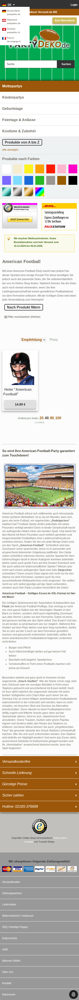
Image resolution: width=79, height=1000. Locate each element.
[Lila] (6, 180)
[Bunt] (39, 191)
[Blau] (28, 180)
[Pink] (72, 168)
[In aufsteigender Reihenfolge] (45, 340)
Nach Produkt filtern (23, 307)
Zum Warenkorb (65, 20)
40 (47, 418)
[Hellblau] (17, 180)
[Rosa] (61, 168)
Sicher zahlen (13, 795)
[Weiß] (6, 168)
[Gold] (28, 191)
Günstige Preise (14, 784)
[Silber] (17, 191)
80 (52, 418)
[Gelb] (28, 168)
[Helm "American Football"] (20, 368)
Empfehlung (32, 340)
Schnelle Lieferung (17, 773)
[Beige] (17, 168)
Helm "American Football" (17, 392)
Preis (54, 340)
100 (58, 418)
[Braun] (61, 180)
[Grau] (50, 180)
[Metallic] (6, 191)
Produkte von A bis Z (22, 142)
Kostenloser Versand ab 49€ (39, 12)
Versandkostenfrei (16, 761)
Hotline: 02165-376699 (20, 806)
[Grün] (39, 180)
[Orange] (39, 168)
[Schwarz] (72, 180)
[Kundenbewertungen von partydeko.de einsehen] (19, 205)
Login (74, 4)
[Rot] (50, 168)
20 (41, 418)
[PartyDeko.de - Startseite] (39, 42)
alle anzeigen (10, 149)
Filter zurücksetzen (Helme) (24, 316)
